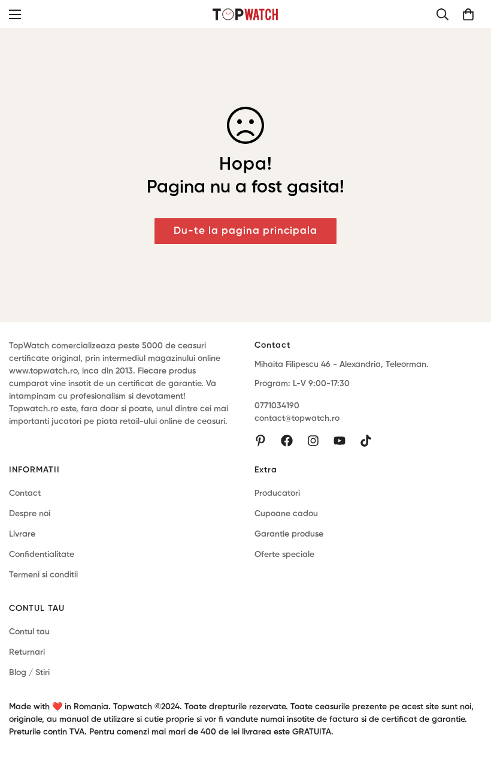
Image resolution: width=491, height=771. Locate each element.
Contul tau (29, 632)
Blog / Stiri (29, 672)
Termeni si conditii (43, 575)
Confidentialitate (41, 554)
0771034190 (276, 406)
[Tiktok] (366, 441)
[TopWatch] (245, 14)
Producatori (277, 493)
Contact (25, 493)
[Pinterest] (260, 441)
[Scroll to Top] (467, 705)
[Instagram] (313, 441)
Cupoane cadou (286, 514)
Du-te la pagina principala (245, 231)
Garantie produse (288, 534)
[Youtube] (339, 441)
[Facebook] (287, 441)
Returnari (27, 652)
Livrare (22, 534)
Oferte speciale (284, 554)
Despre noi (29, 514)
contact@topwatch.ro (297, 418)
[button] (468, 14)
